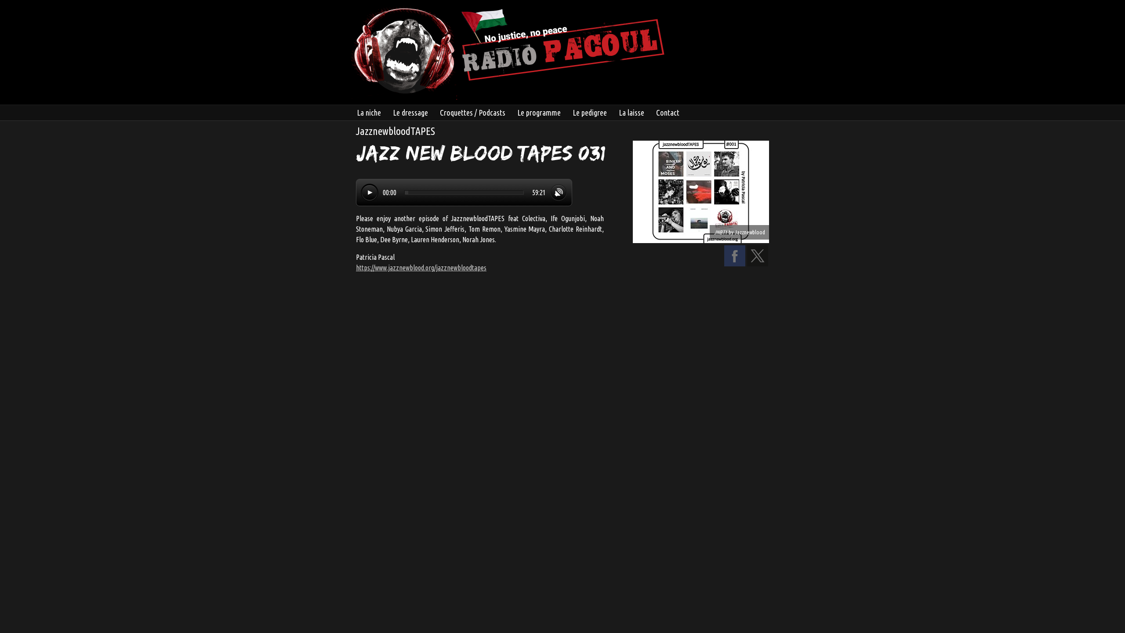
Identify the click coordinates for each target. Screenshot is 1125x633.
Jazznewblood (750, 232)
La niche (369, 112)
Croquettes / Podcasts (472, 112)
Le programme (539, 112)
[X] (757, 264)
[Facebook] (734, 264)
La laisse (631, 112)
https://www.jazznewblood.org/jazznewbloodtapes (421, 268)
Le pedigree (590, 112)
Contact (667, 112)
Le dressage (410, 112)
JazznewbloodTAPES (395, 131)
